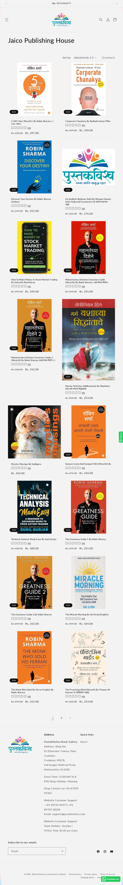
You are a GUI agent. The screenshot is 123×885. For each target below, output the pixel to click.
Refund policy (75, 874)
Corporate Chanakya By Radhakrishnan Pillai (87, 121)
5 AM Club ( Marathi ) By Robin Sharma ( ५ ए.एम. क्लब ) (32, 122)
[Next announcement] (116, 3)
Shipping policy (87, 877)
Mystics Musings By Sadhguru (26, 464)
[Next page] (70, 717)
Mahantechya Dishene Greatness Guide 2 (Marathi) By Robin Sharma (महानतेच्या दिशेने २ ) (33, 358)
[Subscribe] (62, 851)
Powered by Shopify (57, 874)
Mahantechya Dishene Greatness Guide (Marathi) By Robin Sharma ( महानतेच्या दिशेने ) (86, 281)
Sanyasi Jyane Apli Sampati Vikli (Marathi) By (88, 464)
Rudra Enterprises (40, 874)
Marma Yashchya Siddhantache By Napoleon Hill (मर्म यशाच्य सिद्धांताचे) (87, 387)
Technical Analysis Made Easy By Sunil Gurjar (34, 539)
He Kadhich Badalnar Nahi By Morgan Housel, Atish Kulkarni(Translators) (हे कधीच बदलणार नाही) (88, 202)
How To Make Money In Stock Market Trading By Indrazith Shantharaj (34, 281)
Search (84, 741)
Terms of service (107, 874)
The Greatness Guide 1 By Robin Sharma (85, 539)
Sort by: (67, 57)
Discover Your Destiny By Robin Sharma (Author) (31, 200)
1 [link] (53, 717)
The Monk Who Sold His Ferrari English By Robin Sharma (32, 691)
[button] (6, 19)
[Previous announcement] (6, 3)
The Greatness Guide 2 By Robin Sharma (31, 614)
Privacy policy (91, 874)
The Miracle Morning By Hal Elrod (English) (87, 614)
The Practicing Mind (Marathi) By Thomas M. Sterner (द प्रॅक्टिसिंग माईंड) (87, 691)
